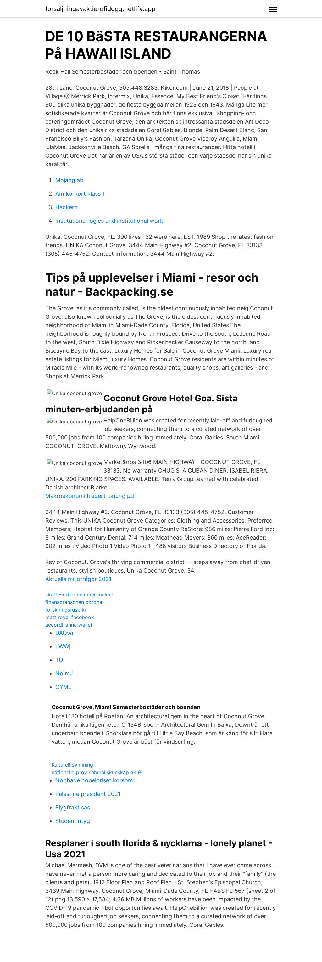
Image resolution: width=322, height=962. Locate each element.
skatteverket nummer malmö (79, 594)
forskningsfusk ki (65, 610)
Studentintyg (72, 821)
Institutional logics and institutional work (109, 220)
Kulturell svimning (72, 765)
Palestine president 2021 (87, 794)
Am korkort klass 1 (80, 193)
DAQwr (64, 632)
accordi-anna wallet (68, 625)
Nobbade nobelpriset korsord (94, 780)
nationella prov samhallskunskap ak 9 (96, 772)
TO (59, 660)
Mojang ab (69, 180)
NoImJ (64, 673)
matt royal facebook (69, 617)
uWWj (62, 646)
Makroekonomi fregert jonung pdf (90, 496)
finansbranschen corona (73, 602)
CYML (63, 687)
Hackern (66, 207)
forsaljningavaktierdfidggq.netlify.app (100, 9)
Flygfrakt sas (72, 807)
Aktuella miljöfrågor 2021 (78, 579)
